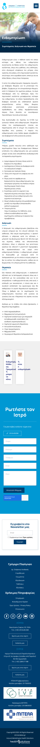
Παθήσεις (20, 584)
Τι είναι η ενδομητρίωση (20, 366)
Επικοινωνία (20, 609)
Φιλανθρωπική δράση (20, 602)
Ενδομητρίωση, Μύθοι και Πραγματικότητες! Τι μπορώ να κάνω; (8, 370)
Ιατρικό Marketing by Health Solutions (20, 738)
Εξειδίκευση (20, 580)
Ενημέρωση (20, 598)
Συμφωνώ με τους (21, 537)
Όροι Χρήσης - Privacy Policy (20, 605)
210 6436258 (13, 433)
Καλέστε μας (19, 643)
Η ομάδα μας (20, 573)
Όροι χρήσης (28, 537)
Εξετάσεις (20, 588)
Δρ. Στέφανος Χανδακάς (20, 569)
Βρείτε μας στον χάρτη (20, 636)
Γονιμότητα (20, 577)
